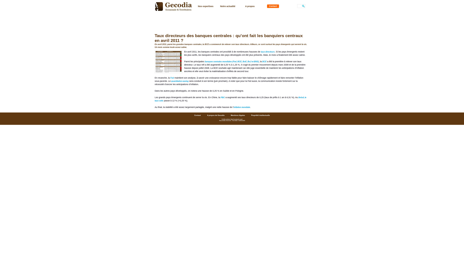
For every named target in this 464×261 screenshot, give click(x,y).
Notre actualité (227, 6)
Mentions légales (238, 115)
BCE (264, 62)
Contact (273, 6)
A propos (250, 6)
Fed (172, 78)
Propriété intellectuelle (260, 115)
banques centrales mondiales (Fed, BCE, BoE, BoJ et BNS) (232, 62)
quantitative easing (180, 81)
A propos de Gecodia (216, 115)
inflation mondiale (242, 107)
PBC (223, 97)
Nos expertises (205, 6)
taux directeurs (268, 52)
